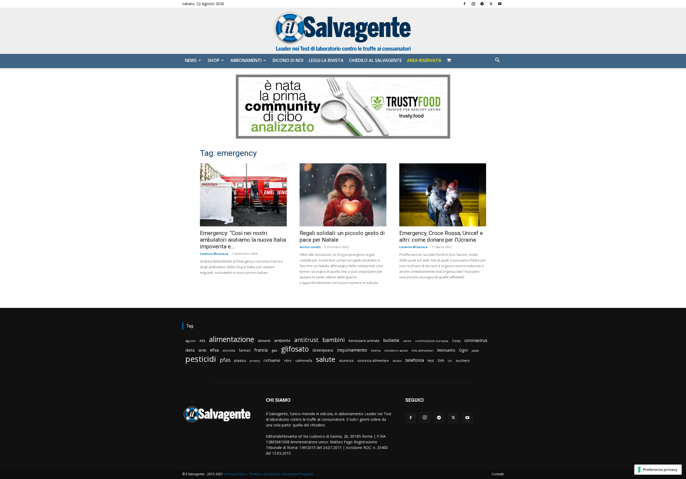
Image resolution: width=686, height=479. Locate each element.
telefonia (414, 360)
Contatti (498, 474)
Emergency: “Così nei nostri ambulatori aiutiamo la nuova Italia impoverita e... (243, 240)
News (191, 60)
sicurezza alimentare (373, 360)
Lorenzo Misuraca (214, 254)
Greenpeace (322, 350)
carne (407, 341)
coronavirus (475, 340)
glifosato (295, 349)
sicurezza (346, 360)
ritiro (288, 360)
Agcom (190, 341)
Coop (456, 340)
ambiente (282, 340)
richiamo (271, 360)
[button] (497, 60)
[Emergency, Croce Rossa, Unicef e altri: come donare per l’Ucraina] (442, 194)
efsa (214, 350)
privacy (255, 361)
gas (274, 350)
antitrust (306, 339)
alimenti (264, 340)
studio (397, 361)
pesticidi (200, 359)
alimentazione (231, 339)
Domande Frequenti (298, 474)
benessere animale (364, 340)
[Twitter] (491, 4)
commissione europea (431, 341)
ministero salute (396, 350)
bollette (391, 340)
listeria (376, 350)
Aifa (202, 340)
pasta (475, 350)
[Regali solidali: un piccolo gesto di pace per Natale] (343, 194)
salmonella (303, 360)
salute (325, 359)
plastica (240, 360)
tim (441, 360)
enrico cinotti (310, 247)
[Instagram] (473, 4)
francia (261, 350)
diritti (202, 350)
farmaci (245, 350)
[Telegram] (482, 4)
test (431, 360)
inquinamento (352, 350)
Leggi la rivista (326, 60)
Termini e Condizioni (264, 474)
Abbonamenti (246, 60)
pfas (225, 360)
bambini (333, 339)
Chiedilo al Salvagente (375, 60)
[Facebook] (464, 4)
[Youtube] (500, 4)
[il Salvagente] (343, 31)
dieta (190, 350)
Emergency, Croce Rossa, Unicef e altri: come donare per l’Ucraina (441, 236)
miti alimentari (422, 350)
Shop (213, 60)
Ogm (463, 350)
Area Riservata (424, 60)
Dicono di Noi (288, 60)
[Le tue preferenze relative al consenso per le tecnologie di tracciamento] (658, 470)
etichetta (228, 350)
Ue (450, 361)
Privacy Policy (236, 474)
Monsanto (446, 350)
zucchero (463, 360)
